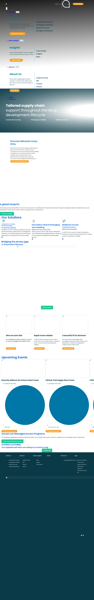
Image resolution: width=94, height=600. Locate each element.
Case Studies (41, 51)
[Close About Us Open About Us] (17, 67)
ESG (37, 81)
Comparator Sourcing (44, 22)
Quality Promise (42, 78)
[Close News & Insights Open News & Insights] (21, 40)
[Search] (66, 4)
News (38, 57)
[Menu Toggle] (6, 8)
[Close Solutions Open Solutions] (17, 12)
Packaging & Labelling (44, 25)
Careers (39, 84)
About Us (16, 74)
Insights (15, 47)
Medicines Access (42, 28)
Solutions (16, 19)
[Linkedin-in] (83, 535)
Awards (39, 87)
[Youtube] (81, 535)
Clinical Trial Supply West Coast (60, 380)
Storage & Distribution (44, 31)
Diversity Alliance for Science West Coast (20, 380)
